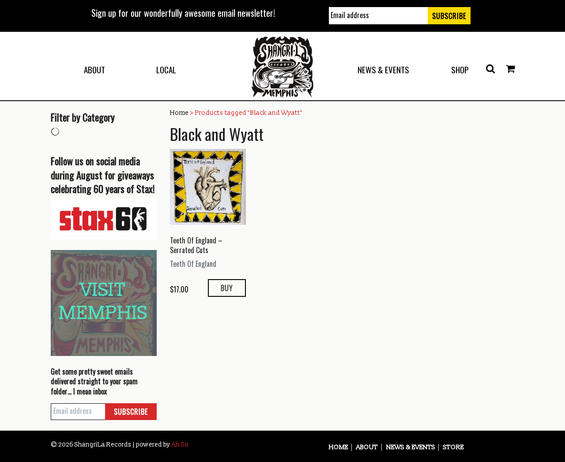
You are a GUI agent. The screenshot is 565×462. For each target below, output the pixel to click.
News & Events (383, 69)
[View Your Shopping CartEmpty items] (510, 69)
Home (179, 113)
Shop (460, 69)
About (94, 69)
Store (453, 447)
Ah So (180, 444)
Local (166, 69)
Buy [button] (227, 288)
